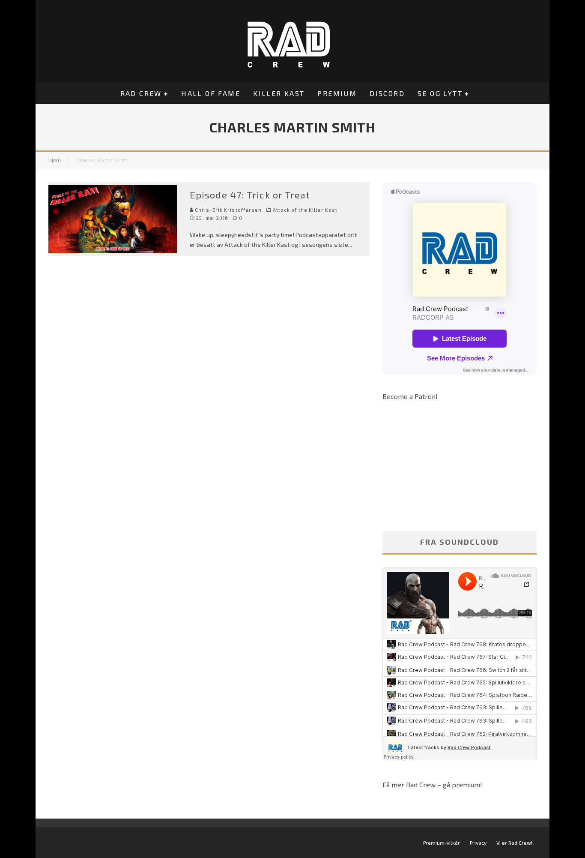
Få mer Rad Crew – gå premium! (432, 784)
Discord (387, 93)
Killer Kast (278, 93)
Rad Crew (141, 93)
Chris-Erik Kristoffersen (228, 210)
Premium (337, 93)
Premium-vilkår (441, 842)
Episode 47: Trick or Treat (250, 194)
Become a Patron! (410, 396)
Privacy (478, 842)
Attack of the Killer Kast (305, 210)
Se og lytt (440, 93)
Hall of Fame (210, 93)
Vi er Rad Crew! (514, 842)
